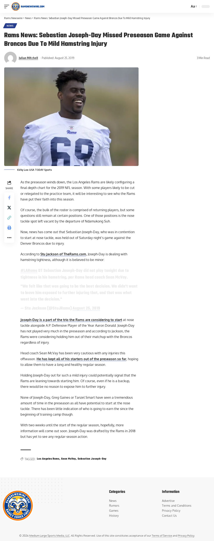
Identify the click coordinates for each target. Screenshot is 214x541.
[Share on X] (9, 208)
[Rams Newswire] (27, 6)
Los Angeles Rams (48, 459)
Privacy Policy (186, 535)
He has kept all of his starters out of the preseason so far (81, 359)
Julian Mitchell (28, 58)
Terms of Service (162, 535)
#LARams (28, 271)
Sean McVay (68, 459)
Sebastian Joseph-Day (92, 459)
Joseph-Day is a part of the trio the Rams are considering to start (71, 320)
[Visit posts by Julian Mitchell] (10, 58)
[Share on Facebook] (9, 198)
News (10, 25)
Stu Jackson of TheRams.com (63, 254)
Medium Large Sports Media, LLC (49, 535)
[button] (7, 6)
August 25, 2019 (86, 308)
